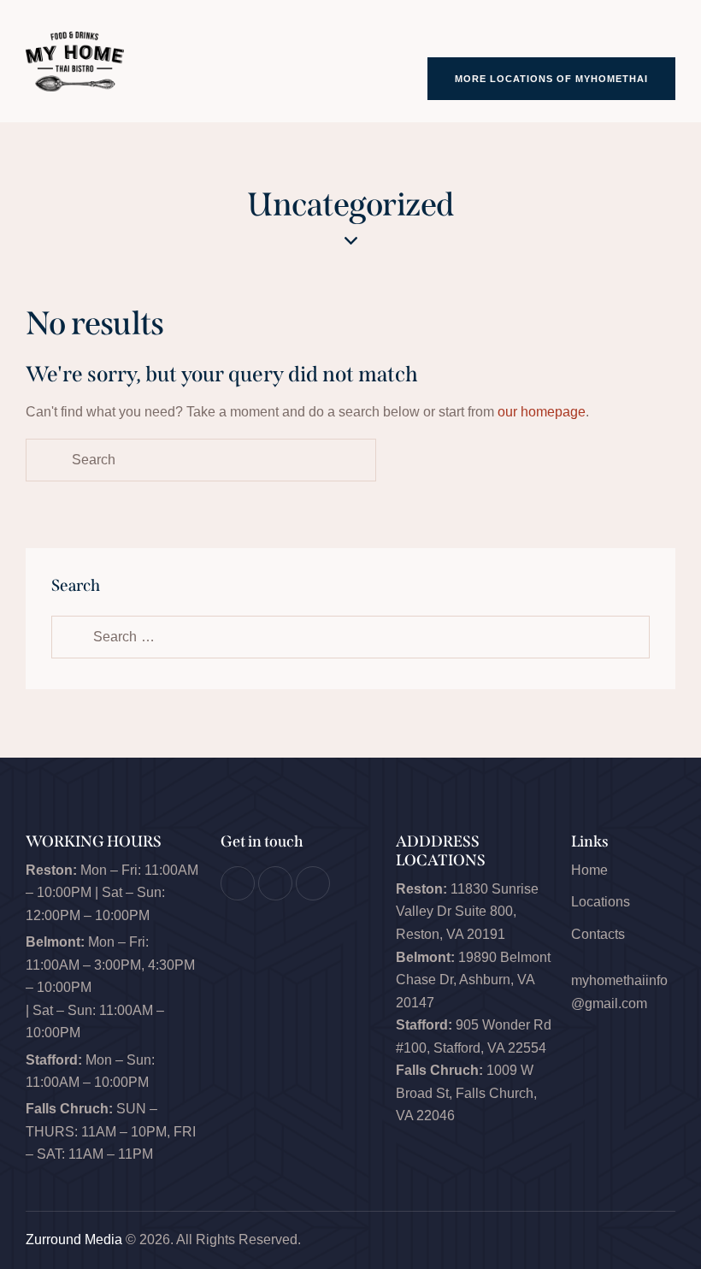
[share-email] (313, 883)
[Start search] (45, 460)
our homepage (542, 411)
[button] (670, 33)
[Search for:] (350, 636)
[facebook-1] (238, 883)
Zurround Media (74, 1239)
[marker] (275, 883)
